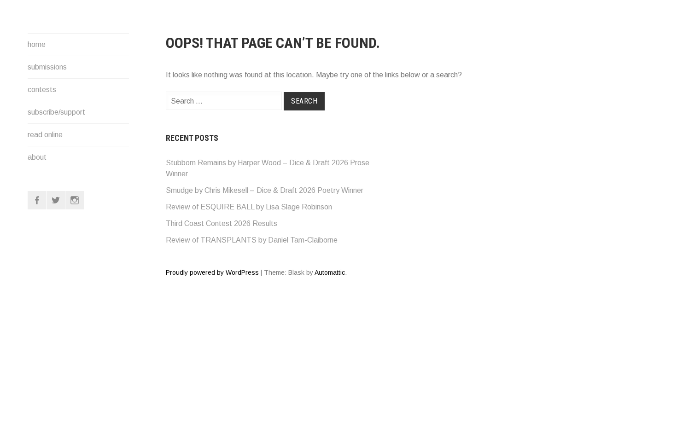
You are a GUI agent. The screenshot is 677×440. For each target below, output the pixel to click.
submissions (47, 67)
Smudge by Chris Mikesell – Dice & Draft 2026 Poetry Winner (264, 190)
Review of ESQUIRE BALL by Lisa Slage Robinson (249, 207)
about (37, 157)
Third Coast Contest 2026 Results (221, 223)
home (37, 44)
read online (45, 135)
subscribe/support (56, 112)
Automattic (330, 272)
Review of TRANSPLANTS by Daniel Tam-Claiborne (252, 240)
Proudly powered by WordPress (212, 272)
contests (42, 89)
